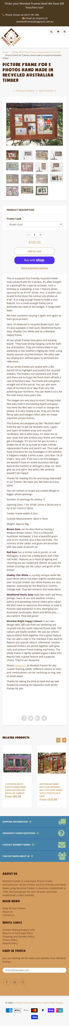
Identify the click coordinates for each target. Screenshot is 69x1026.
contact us (20, 665)
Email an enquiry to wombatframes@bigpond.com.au (35, 20)
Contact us (8, 915)
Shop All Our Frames (14, 908)
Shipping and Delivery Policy (18, 936)
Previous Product (24, 90)
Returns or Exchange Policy (18, 933)
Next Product (46, 90)
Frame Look (14, 218)
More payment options (34, 268)
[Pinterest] (14, 982)
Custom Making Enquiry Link (18, 929)
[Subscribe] (62, 970)
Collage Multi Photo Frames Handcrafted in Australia (36, 52)
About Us (8, 911)
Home (5, 52)
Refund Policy (10, 943)
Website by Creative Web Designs (46, 1002)
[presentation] (58, 740)
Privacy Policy (10, 939)
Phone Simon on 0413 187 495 (22, 14)
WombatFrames (21, 1002)
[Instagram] (22, 982)
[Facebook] (6, 982)
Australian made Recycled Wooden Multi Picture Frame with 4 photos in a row (20, 790)
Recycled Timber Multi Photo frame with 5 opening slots (56, 787)
